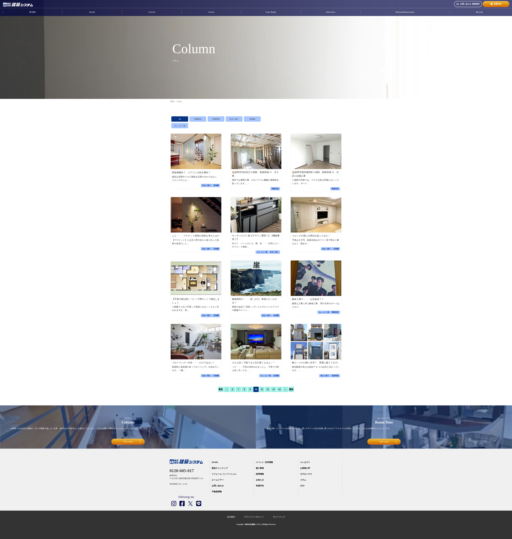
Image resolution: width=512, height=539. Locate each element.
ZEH (302, 486)
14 (279, 389)
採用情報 (260, 474)
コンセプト (305, 462)
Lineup (211, 12)
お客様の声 (305, 468)
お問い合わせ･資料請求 (470, 4)
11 (262, 389)
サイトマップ (279, 517)
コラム (303, 480)
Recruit (479, 12)
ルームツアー (218, 480)
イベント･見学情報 (264, 462)
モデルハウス (306, 474)
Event (92, 12)
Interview (330, 12)
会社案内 (231, 517)
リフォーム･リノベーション (224, 474)
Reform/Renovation (405, 12)
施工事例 (260, 468)
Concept (151, 12)
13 (274, 389)
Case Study (271, 12)
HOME (32, 12)
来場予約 (497, 4)
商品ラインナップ (220, 468)
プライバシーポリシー (254, 517)
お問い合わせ (218, 486)
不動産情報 (217, 491)
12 (268, 389)
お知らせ (260, 480)
